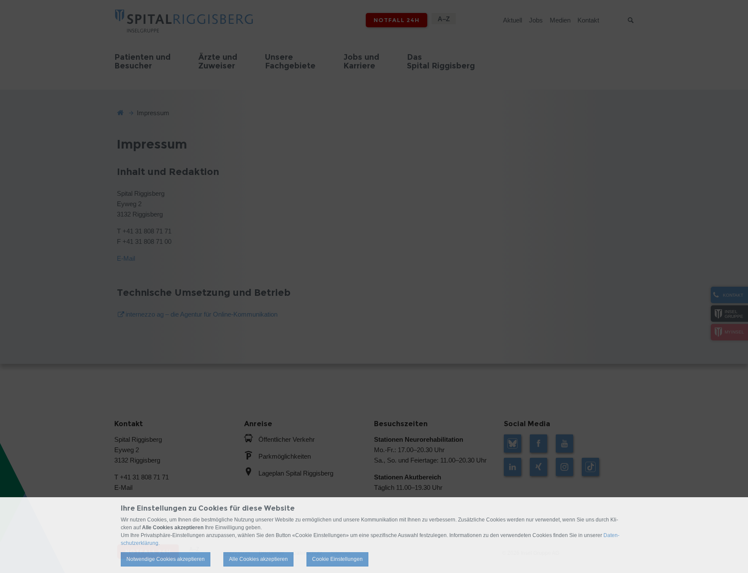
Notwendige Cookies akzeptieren (165, 559)
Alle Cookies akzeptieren (258, 559)
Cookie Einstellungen (337, 559)
